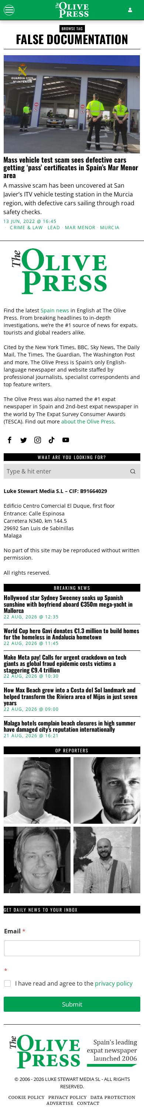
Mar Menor (80, 228)
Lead (54, 228)
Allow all (72, 645)
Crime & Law (26, 228)
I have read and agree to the (74, 983)
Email (14, 931)
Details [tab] (72, 412)
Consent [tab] (26, 412)
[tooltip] (37, 790)
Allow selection (72, 678)
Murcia (110, 228)
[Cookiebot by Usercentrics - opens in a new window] (104, 392)
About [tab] (118, 412)
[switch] (125, 562)
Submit (72, 1004)
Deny (72, 711)
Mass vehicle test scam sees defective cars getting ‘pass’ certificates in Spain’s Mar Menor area (70, 167)
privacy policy (114, 983)
